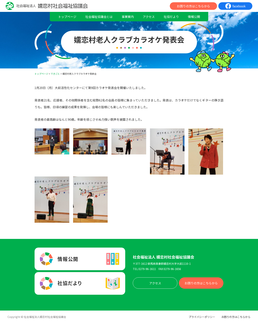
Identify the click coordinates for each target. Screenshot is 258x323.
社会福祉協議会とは (99, 16)
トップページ (67, 16)
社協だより (171, 16)
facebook (239, 6)
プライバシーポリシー (202, 317)
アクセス (149, 16)
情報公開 (194, 16)
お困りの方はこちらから (193, 6)
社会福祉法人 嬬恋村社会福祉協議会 (163, 257)
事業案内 (128, 16)
